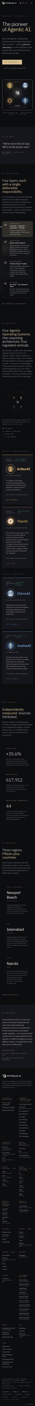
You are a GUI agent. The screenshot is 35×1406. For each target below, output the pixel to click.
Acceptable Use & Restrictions (7, 1363)
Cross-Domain (25, 1206)
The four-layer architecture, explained (17, 1058)
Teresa (21, 1186)
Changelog (22, 1328)
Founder (21, 1237)
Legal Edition (23, 1289)
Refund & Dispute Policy (7, 1355)
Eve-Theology (23, 1119)
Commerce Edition (24, 1309)
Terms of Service (7, 1349)
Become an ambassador (6, 1333)
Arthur (6, 1172)
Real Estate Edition (24, 1305)
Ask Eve (24, 3)
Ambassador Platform (8, 1328)
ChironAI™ (5, 1213)
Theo (4, 1184)
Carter (21, 1182)
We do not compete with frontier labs (17, 1054)
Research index (6, 1232)
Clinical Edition (24, 1280)
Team (20, 1240)
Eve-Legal (22, 1117)
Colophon (22, 1331)
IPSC (7, 1159)
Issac (21, 1178)
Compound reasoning (8, 1107)
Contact (4, 1269)
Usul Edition (23, 1293)
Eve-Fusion (25, 1107)
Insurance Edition (24, 1301)
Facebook (15, 1397)
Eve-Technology (23, 1136)
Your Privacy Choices (9, 1388)
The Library (7, 1280)
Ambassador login (7, 1337)
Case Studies (6, 1242)
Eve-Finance (22, 1122)
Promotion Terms (7, 1367)
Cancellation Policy (7, 1359)
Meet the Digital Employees (16, 68)
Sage (21, 1194)
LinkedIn (5, 1397)
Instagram (25, 1397)
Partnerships (6, 1255)
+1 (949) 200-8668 (24, 1385)
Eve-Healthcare (23, 1111)
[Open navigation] (32, 3)
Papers (4, 1239)
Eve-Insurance (23, 1125)
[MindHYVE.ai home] (8, 3)
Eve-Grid (7, 1148)
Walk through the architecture (15, 303)
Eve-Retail (22, 1131)
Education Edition (24, 1284)
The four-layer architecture (6, 1104)
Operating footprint (11, 994)
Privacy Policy (6, 1352)
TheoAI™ (6, 1222)
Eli (21, 1173)
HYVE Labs (5, 1235)
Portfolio (9, 1259)
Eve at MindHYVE (25, 1156)
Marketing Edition (24, 1314)
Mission (22, 1232)
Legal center (6, 1346)
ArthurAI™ (5, 1209)
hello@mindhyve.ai (8, 1385)
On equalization (9, 1050)
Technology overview (25, 1104)
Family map (25, 1335)
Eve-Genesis (8, 1154)
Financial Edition (23, 1297)
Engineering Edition (24, 1318)
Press (4, 1264)
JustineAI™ (5, 1218)
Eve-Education (23, 1114)
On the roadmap (23, 1210)
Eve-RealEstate (23, 1128)
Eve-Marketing (23, 1133)
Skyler (21, 1190)
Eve (11, 371)
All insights (23, 1256)
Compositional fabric (8, 1110)
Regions (26, 1245)
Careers (4, 1266)
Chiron (6, 1176)
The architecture (12, 62)
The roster (22, 1148)
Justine (5, 1180)
